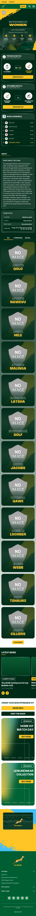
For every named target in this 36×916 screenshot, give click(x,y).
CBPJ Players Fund (7, 880)
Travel (4, 2)
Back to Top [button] (18, 911)
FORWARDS (18, 238)
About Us (4, 874)
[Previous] (3, 693)
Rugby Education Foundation (10, 883)
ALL (8, 238)
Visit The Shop (18, 714)
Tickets (11, 2)
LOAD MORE (18, 642)
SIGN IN (23, 6)
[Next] (7, 693)
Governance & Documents (9, 877)
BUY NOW (26, 736)
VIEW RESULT (18, 77)
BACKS (27, 238)
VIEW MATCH (18, 107)
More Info (18, 708)
